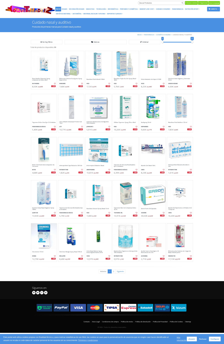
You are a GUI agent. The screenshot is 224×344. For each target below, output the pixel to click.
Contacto (87, 322)
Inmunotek (171, 256)
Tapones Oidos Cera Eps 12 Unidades (44, 122)
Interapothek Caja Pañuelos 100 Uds (70, 165)
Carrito (214, 9)
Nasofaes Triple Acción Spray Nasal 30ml (125, 79)
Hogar (64, 9)
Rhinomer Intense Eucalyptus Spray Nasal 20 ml (70, 79)
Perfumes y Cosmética (128, 9)
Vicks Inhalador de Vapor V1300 (151, 79)
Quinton (35, 213)
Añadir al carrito (44, 91)
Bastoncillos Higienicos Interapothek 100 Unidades (125, 251)
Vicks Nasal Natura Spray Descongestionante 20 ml (95, 251)
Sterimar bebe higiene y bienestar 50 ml (179, 79)
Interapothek (63, 169)
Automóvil (77, 14)
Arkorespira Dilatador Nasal (95, 165)
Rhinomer (62, 83)
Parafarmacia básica (39, 126)
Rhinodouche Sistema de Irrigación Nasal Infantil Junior (179, 251)
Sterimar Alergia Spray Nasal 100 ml (70, 251)
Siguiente (120, 271)
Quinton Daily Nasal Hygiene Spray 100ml (43, 208)
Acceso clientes (192, 3)
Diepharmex (144, 126)
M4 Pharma (35, 83)
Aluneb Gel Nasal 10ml (148, 165)
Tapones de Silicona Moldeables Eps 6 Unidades (71, 208)
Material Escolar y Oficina (94, 14)
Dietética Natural (63, 14)
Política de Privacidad (160, 322)
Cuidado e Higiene (163, 9)
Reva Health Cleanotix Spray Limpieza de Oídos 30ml (41, 79)
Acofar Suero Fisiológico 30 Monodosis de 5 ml (150, 251)
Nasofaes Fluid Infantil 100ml (96, 79)
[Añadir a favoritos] (55, 83)
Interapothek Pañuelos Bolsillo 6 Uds (178, 165)
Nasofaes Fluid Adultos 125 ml (177, 122)
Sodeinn (143, 213)
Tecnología (101, 9)
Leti (60, 126)
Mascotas (90, 9)
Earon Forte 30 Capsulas (148, 208)
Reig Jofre (62, 256)
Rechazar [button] (202, 339)
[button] (95, 42)
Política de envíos (127, 322)
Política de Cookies (176, 322)
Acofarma (144, 256)
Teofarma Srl (118, 213)
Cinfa (142, 169)
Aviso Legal (96, 322)
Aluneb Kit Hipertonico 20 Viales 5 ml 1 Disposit (180, 208)
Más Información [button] (181, 339)
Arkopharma (91, 169)
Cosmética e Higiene (163, 35)
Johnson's (90, 126)
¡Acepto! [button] (191, 339)
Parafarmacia (177, 9)
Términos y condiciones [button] (88, 340)
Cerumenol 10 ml (37, 251)
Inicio (58, 9)
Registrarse (203, 3)
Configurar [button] (215, 339)
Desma (34, 256)
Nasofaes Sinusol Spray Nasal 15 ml (98, 208)
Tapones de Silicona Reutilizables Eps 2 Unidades (124, 165)
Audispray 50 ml (146, 122)
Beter (34, 169)
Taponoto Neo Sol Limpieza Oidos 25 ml (125, 208)
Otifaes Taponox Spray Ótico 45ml (125, 122)
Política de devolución (143, 322)
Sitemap (188, 322)
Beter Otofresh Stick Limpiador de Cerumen (43, 165)
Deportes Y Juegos (114, 14)
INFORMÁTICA (113, 9)
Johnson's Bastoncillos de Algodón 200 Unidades (98, 122)
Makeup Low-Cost (147, 9)
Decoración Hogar (76, 9)
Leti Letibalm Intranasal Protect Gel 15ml (70, 122)
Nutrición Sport (192, 9)
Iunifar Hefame (173, 83)
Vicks (142, 83)
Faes (88, 83)
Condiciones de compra (110, 322)
